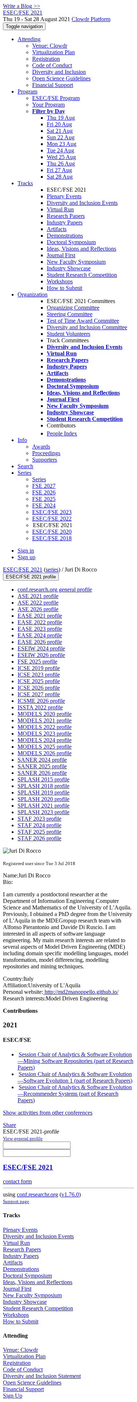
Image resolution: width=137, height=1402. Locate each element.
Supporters (44, 460)
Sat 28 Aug (60, 177)
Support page (16, 1201)
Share (9, 1125)
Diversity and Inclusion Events (82, 203)
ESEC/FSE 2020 (52, 532)
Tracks (25, 183)
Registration (46, 59)
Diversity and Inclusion (59, 72)
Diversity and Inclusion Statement (42, 1376)
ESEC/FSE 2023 (52, 512)
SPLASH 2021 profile (43, 805)
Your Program (48, 104)
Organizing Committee (73, 307)
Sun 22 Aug (61, 137)
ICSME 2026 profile (41, 701)
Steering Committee (69, 314)
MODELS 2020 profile (45, 714)
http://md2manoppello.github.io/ (80, 992)
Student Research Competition (82, 275)
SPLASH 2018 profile (43, 786)
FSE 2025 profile (37, 661)
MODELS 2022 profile (45, 727)
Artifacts (56, 229)
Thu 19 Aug (61, 118)
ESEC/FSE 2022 (52, 518)
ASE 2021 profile (38, 596)
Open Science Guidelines (61, 78)
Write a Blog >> (21, 6)
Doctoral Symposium (71, 242)
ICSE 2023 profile (39, 675)
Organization (32, 294)
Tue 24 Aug (60, 150)
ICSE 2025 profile (39, 681)
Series (39, 479)
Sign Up (12, 1396)
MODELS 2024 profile (45, 740)
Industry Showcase (69, 268)
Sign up (26, 557)
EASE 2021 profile (40, 616)
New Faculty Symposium (76, 262)
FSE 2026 (44, 492)
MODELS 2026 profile (45, 753)
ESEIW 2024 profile (41, 648)
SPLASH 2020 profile (43, 799)
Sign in (26, 550)
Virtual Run (60, 209)
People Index (62, 433)
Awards (41, 446)
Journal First (61, 255)
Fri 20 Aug (59, 124)
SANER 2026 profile (42, 773)
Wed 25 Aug (61, 157)
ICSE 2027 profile (39, 694)
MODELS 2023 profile (45, 733)
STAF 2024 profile (39, 825)
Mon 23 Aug (61, 144)
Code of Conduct (52, 65)
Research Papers (66, 216)
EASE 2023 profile (40, 629)
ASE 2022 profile (38, 603)
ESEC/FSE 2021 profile (31, 576)
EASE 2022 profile (40, 622)
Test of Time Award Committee (83, 321)
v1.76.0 (70, 1194)
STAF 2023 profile (39, 819)
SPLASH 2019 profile (43, 792)
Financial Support (52, 85)
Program (27, 91)
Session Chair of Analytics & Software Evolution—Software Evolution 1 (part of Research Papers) (75, 1077)
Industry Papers (65, 222)
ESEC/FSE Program (56, 98)
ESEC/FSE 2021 (22, 569)
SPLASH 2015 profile (43, 779)
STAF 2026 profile (39, 838)
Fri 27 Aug (59, 170)
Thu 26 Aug (61, 163)
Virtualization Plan (53, 52)
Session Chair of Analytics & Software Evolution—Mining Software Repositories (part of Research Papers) (75, 1061)
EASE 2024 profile (40, 635)
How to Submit (64, 288)
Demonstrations (65, 235)
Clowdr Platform (91, 19)
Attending (29, 39)
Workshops (60, 281)
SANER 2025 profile (42, 766)
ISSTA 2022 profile (40, 707)
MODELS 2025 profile (45, 747)
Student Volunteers (68, 334)
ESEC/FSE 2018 (52, 538)
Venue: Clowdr (49, 46)
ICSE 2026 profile (39, 688)
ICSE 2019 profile (39, 668)
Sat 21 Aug (60, 131)
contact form (17, 1181)
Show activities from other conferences (47, 1113)
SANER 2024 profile (42, 760)
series (52, 569)
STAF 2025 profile (39, 832)
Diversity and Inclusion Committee (87, 327)
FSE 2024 (44, 505)
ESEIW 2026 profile (41, 655)
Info (22, 440)
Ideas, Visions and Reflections (81, 249)
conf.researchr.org (37, 1194)
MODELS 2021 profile (45, 720)
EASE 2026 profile (40, 642)
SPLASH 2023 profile (43, 812)
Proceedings (46, 453)
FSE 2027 (44, 486)
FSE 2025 (44, 499)
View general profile (23, 1138)
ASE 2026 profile (38, 609)
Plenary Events (64, 196)
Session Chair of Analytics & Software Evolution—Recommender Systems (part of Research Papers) (75, 1093)
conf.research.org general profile (55, 589)
